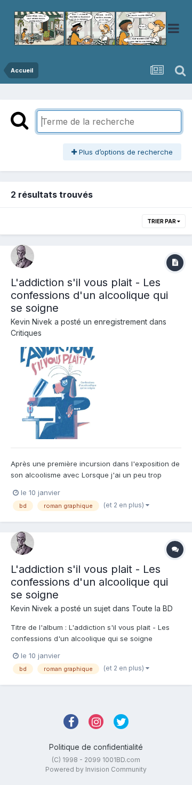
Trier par (162, 221)
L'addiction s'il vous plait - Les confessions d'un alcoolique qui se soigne (89, 295)
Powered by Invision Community (96, 769)
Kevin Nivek (31, 321)
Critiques (26, 332)
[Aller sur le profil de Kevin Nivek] (22, 256)
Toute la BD (152, 608)
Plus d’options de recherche (125, 152)
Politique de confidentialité (96, 746)
